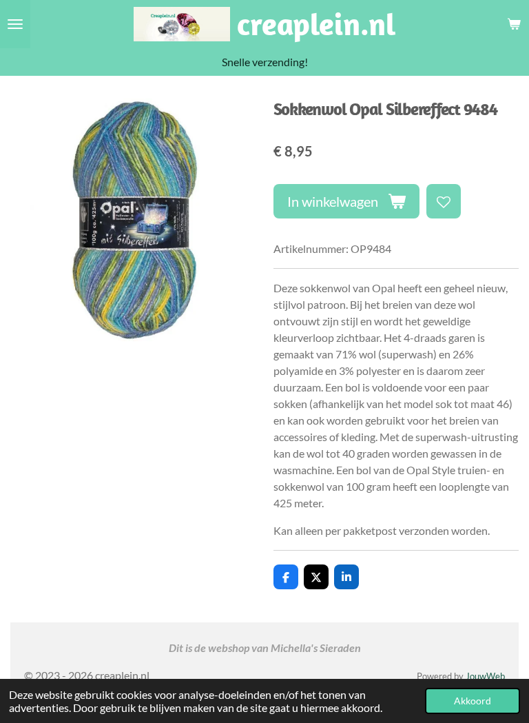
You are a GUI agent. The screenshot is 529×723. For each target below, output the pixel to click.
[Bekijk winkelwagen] (514, 24)
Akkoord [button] (472, 700)
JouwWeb (485, 676)
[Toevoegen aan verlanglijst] (443, 201)
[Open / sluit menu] (15, 24)
